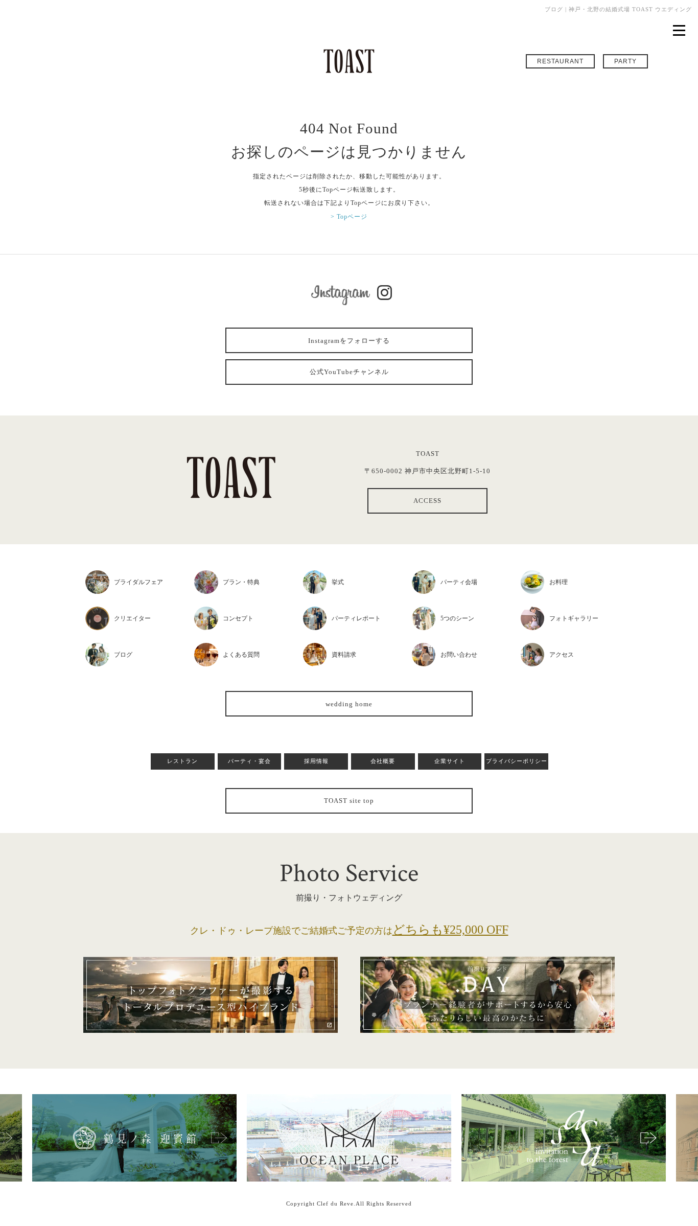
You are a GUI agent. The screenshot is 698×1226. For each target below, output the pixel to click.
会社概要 (382, 761)
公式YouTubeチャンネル (349, 372)
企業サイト (449, 761)
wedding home (349, 704)
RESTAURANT (560, 61)
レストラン (182, 761)
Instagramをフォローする (349, 340)
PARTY (625, 61)
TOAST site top (349, 800)
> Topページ (349, 216)
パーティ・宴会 (249, 761)
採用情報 (316, 761)
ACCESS (427, 500)
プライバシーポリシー (516, 761)
